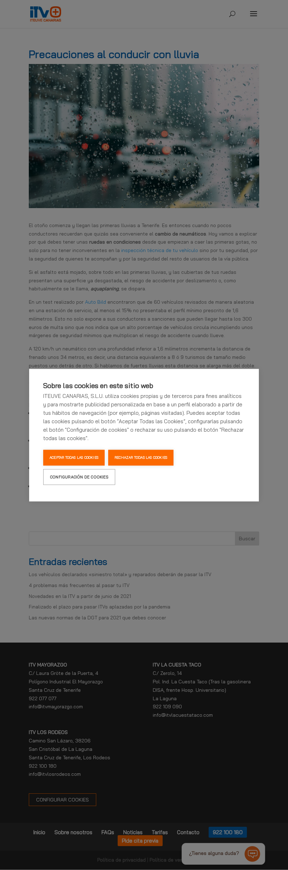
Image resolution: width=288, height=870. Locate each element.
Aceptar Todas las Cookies (74, 457)
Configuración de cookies (79, 476)
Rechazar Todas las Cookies (140, 457)
